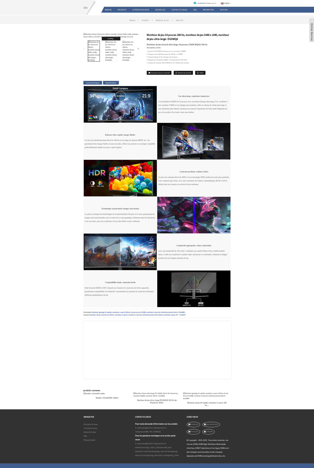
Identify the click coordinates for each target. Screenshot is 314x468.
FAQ (195, 9)
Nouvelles (160, 9)
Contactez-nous (179, 9)
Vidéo (201, 73)
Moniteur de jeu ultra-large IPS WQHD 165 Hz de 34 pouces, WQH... (157, 401)
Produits (122, 9)
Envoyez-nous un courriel (160, 73)
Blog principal (89, 440)
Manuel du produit (184, 73)
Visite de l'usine (90, 432)
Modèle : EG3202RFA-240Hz (107, 398)
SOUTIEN (224, 9)
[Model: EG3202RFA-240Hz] (107, 393)
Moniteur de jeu (162, 20)
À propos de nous (140, 9)
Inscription (208, 9)
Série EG (179, 20)
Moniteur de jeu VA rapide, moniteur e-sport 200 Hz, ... (207, 404)
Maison (108, 9)
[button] (138, 48)
